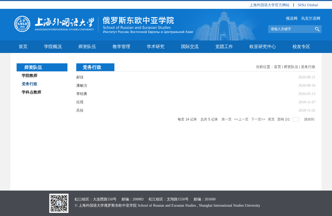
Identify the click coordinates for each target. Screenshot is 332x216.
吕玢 (80, 110)
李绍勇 (81, 94)
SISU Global (308, 5)
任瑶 (80, 102)
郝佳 (80, 77)
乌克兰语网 (310, 18)
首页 (277, 67)
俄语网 (292, 18)
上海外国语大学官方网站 (269, 5)
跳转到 (309, 119)
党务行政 (308, 67)
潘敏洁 (81, 85)
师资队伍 (291, 67)
